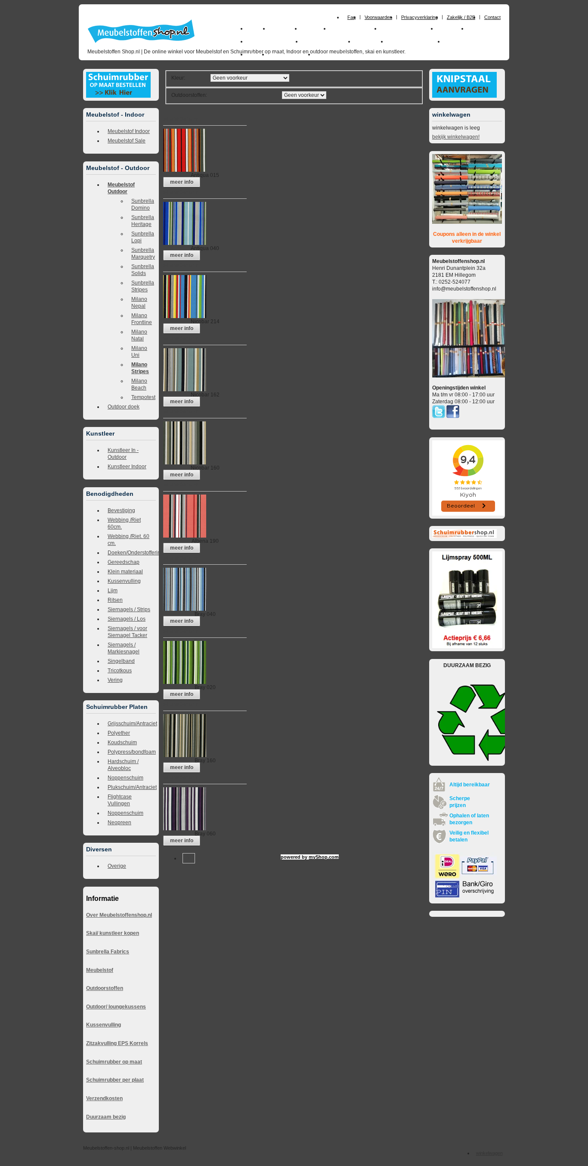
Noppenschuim (125, 778)
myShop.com (324, 857)
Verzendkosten (104, 1098)
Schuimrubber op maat (114, 1062)
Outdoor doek (123, 407)
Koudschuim (122, 742)
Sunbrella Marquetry (143, 253)
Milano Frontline (141, 318)
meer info (181, 182)
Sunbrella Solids (142, 269)
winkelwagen (489, 1153)
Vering (115, 680)
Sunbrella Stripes (142, 286)
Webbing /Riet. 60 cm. (128, 539)
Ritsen (115, 600)
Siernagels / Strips (129, 609)
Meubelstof (99, 970)
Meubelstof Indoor (129, 131)
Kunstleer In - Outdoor (123, 453)
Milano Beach (139, 384)
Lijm (113, 591)
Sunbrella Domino (142, 204)
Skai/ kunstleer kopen (112, 933)
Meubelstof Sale (126, 141)
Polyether (119, 733)
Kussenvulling (124, 581)
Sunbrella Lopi (142, 237)
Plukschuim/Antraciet (132, 787)
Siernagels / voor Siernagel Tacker (127, 631)
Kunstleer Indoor (127, 467)
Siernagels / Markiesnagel (123, 648)
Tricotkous (120, 671)
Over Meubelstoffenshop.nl (119, 915)
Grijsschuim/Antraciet (132, 724)
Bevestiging (121, 510)
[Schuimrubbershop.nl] (464, 536)
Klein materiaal (125, 572)
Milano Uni (139, 351)
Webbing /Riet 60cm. (124, 523)
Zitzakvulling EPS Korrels (117, 1043)
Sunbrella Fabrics (107, 952)
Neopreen (119, 823)
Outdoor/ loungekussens (116, 1007)
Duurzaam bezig (106, 1117)
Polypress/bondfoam (132, 752)
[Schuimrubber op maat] (118, 96)
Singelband (121, 661)
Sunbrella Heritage (142, 220)
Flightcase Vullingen (120, 800)
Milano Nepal (139, 302)
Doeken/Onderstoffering (132, 553)
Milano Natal (139, 335)
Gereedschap (123, 562)
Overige (117, 866)
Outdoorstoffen (104, 988)
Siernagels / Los (126, 619)
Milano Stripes (140, 368)
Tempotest (143, 397)
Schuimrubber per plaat (115, 1080)
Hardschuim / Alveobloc (123, 764)
